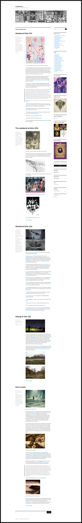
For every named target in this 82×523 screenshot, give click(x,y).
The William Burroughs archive (58, 70)
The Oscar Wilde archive (57, 66)
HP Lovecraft (20, 245)
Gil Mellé (16, 45)
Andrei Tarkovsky (17, 394)
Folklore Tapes (17, 138)
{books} (21, 321)
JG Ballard (16, 246)
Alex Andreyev (17, 136)
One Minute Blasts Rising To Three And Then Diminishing (35, 307)
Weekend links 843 (57, 39)
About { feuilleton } (57, 54)
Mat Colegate (20, 46)
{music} (16, 39)
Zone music (37, 113)
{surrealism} (19, 41)
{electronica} (17, 232)
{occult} (19, 39)
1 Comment (17, 325)
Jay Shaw (16, 139)
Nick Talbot (19, 250)
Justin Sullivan (20, 246)
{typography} (17, 42)
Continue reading (29, 380)
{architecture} (17, 321)
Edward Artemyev (17, 398)
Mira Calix (43, 305)
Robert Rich (19, 403)
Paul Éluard (19, 48)
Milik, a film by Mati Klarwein (58, 37)
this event (31, 70)
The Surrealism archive (57, 69)
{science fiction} (20, 236)
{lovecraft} (19, 233)
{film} (20, 132)
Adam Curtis (17, 238)
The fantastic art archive (57, 61)
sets (43, 337)
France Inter (44, 257)
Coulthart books (56, 55)
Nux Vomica (18, 402)
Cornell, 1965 (56, 48)
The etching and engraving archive (59, 60)
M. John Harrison (45, 462)
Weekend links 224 (23, 226)
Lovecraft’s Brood (56, 46)
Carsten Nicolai (21, 397)
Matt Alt (16, 47)
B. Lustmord (20, 395)
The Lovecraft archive (57, 64)
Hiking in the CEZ (23, 317)
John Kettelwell (20, 139)
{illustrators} (17, 133)
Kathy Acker (17, 247)
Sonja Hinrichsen (48, 173)
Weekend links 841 (57, 44)
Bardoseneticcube (18, 396)
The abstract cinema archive (58, 57)
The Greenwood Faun (57, 40)
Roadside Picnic (17, 324)
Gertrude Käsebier (44, 151)
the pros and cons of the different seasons (42, 348)
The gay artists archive (57, 62)
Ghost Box (21, 138)
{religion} (16, 236)
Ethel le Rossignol (19, 137)
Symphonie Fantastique (57, 38)
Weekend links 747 (23, 33)
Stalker (21, 324)
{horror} (16, 233)
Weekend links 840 (57, 47)
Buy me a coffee (56, 184)
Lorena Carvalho (37, 217)
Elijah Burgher (46, 65)
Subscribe (60, 165)
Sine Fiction (33, 412)
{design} (18, 132)
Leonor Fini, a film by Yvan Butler (59, 45)
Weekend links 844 (57, 36)
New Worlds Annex (57, 56)
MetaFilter (48, 292)
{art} (16, 132)
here (31, 260)
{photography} (17, 40)
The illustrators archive (57, 63)
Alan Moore (27, 100)
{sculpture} (16, 135)
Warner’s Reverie (28, 310)
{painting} (16, 134)
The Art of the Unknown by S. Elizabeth (59, 35)
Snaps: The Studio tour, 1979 (58, 43)
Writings (55, 71)
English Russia (32, 336)
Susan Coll (39, 287)
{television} (16, 237)
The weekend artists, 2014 (26, 128)
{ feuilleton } (19, 6)
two (42, 337)
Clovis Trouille (43, 194)
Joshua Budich (21, 140)
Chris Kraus (43, 283)
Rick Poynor (28, 278)
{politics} (21, 235)
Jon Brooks (16, 140)
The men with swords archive (58, 65)
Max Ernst (19, 47)
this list (49, 274)
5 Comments (17, 405)
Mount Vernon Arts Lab (18, 248)
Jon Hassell (19, 45)
